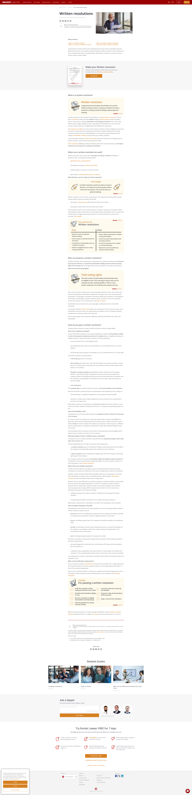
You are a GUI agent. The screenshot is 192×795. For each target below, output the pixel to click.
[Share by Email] (71, 21)
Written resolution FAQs (105, 72)
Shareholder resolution (79, 135)
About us (64, 2)
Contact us (99, 775)
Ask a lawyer (37, 2)
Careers (81, 782)
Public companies (73, 144)
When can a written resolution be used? (80, 44)
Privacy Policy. (16, 779)
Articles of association (91, 165)
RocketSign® (92, 737)
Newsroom (99, 780)
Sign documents (46, 2)
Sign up (187, 2)
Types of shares (101, 301)
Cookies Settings (15, 790)
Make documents (27, 2)
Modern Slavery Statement (103, 778)
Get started (94, 76)
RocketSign (82, 784)
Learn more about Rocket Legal (96, 760)
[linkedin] (122, 776)
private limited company (107, 117)
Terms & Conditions (84, 780)
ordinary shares (85, 309)
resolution (75, 119)
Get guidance (56, 2)
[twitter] (119, 776)
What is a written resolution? (77, 43)
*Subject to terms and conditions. (96, 765)
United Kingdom (69, 776)
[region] (15, 781)
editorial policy (101, 632)
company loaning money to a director (89, 174)
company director (82, 202)
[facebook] (116, 776)
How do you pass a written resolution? (107, 44)
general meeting (104, 119)
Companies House (89, 564)
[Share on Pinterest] (68, 21)
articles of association (91, 138)
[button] (188, 791)
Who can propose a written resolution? (107, 43)
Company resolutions (88, 463)
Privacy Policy (82, 778)
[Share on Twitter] (63, 21)
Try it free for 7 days (96, 756)
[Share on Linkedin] (66, 21)
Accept (15, 782)
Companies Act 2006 (76, 129)
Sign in (179, 2)
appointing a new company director (80, 161)
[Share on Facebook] (60, 21)
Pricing (70, 2)
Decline (15, 786)
